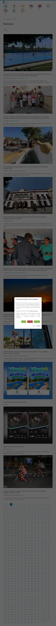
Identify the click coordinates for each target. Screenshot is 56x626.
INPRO (38, 326)
